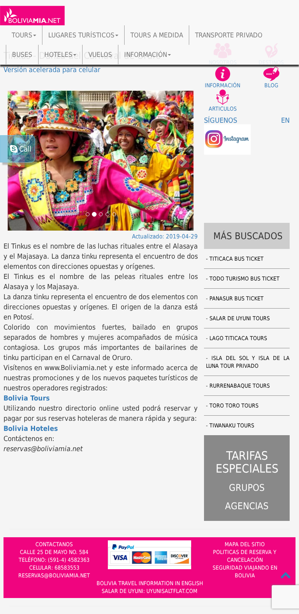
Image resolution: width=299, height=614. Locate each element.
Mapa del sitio (245, 544)
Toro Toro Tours (234, 405)
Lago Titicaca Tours (238, 338)
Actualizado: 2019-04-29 (165, 236)
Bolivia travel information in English (150, 583)
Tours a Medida (156, 35)
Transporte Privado (228, 35)
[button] (183, 160)
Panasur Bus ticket (236, 298)
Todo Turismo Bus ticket (244, 278)
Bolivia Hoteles (31, 428)
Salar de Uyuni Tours (239, 318)
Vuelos (100, 54)
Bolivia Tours (27, 398)
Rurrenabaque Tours (239, 386)
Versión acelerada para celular (52, 69)
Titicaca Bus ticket (236, 259)
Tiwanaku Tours (231, 425)
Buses (22, 54)
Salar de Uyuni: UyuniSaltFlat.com (149, 591)
